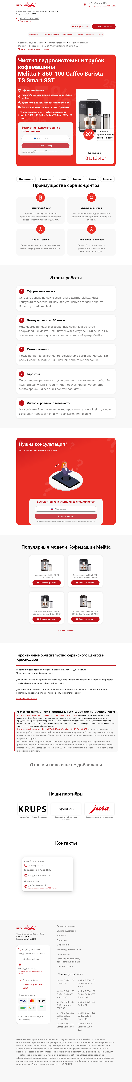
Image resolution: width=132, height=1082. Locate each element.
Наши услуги (63, 954)
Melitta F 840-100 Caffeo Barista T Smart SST (65, 994)
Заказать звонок (105, 26)
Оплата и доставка (66, 930)
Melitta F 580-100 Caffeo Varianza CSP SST (65, 1005)
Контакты (90, 34)
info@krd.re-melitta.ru (39, 875)
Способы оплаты (65, 966)
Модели (62, 179)
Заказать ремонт (47, 582)
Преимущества (26, 179)
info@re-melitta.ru (31, 959)
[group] (32, 810)
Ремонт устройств (51, 34)
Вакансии (79, 34)
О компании (33, 34)
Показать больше (66, 630)
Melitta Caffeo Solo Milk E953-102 (85, 1026)
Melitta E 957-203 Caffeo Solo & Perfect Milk (65, 1015)
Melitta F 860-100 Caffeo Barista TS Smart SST (86, 994)
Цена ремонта (67, 34)
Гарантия (77, 179)
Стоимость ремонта (66, 926)
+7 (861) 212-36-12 (29, 18)
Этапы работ (45, 179)
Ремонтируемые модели (69, 949)
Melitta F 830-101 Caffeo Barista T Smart (86, 983)
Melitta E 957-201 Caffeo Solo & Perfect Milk (86, 1015)
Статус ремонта (82, 26)
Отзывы (100, 34)
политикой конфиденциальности (84, 521)
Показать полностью (26, 698)
